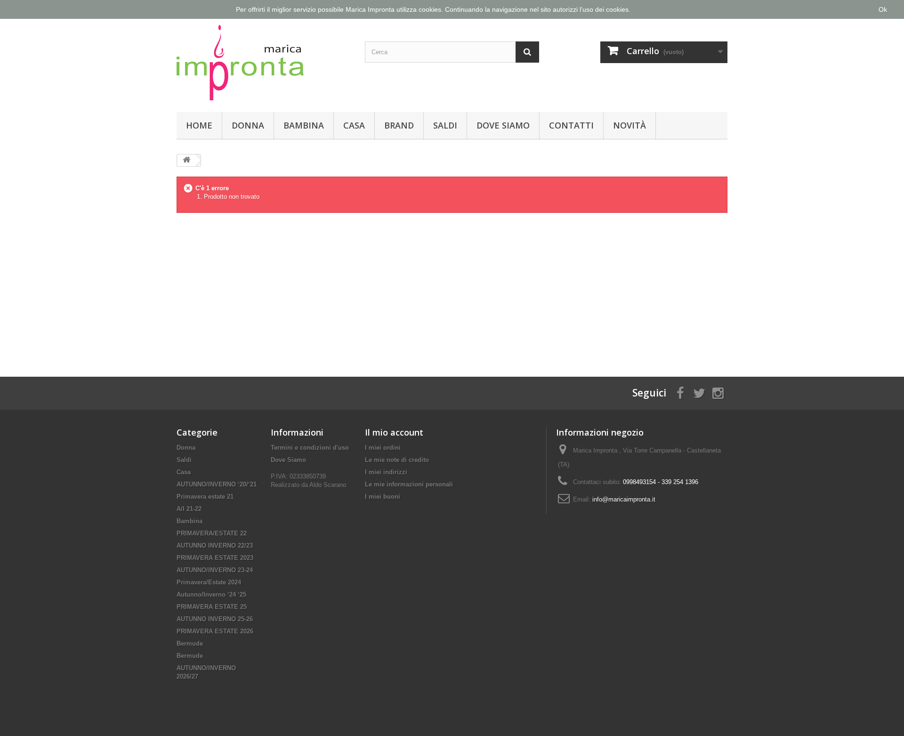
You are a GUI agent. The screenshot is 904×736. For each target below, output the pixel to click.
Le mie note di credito (397, 459)
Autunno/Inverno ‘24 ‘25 (211, 594)
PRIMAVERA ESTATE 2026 (215, 631)
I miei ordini (383, 447)
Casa (354, 125)
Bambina (303, 125)
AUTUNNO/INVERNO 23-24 (215, 570)
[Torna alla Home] (186, 160)
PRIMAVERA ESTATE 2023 (215, 557)
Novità (629, 125)
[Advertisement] (452, 287)
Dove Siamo (503, 125)
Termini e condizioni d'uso (310, 447)
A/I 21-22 (189, 508)
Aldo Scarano (327, 484)
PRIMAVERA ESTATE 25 (212, 606)
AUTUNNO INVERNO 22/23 (215, 545)
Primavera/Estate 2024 (209, 582)
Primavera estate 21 (205, 496)
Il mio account (394, 432)
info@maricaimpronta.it (623, 499)
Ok (883, 9)
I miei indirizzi (386, 472)
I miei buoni (382, 496)
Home (199, 125)
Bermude (190, 643)
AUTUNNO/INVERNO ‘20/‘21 (217, 484)
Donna (248, 125)
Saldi (445, 125)
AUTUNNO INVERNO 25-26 (215, 619)
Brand (399, 125)
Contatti (571, 125)
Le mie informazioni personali (409, 484)
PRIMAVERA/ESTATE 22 (212, 533)
